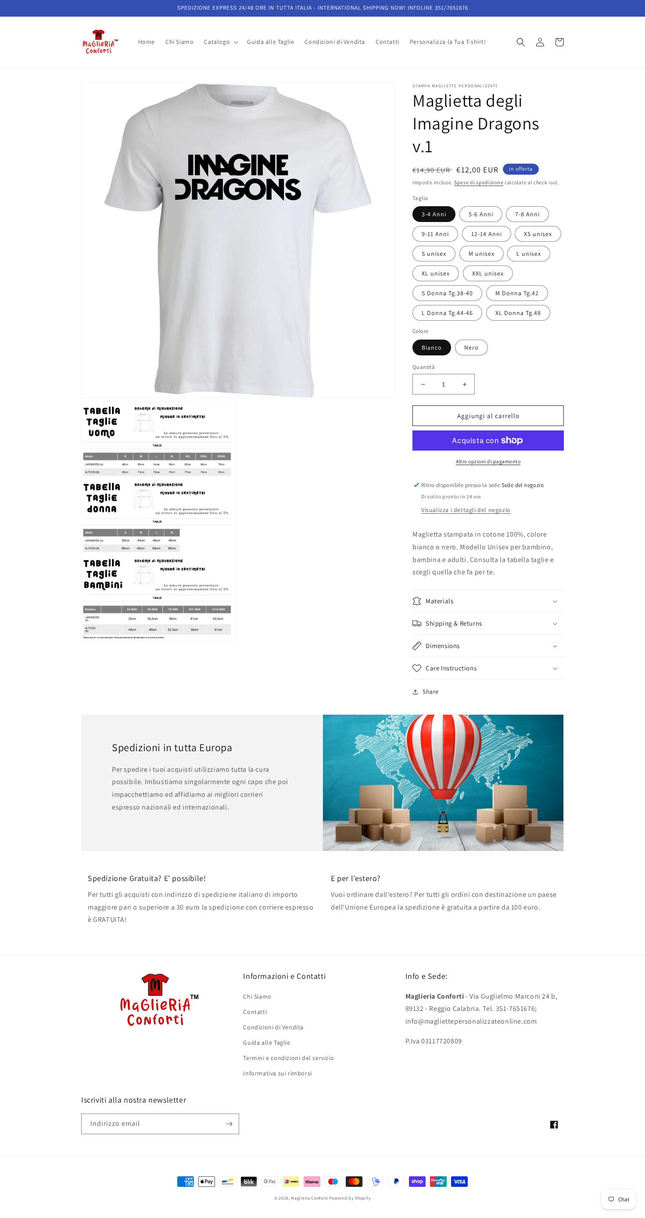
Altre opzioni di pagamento (488, 461)
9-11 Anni (435, 234)
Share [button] (431, 691)
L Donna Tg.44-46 (447, 313)
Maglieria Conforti (309, 1198)
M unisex (481, 254)
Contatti (255, 1012)
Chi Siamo (257, 996)
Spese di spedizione (478, 182)
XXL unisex (488, 273)
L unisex (528, 254)
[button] (220, 41)
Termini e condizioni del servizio (288, 1058)
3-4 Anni (434, 214)
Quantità (423, 367)
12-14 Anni (486, 234)
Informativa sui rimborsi (277, 1073)
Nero (471, 347)
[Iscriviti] (229, 1124)
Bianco (432, 347)
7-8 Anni (527, 214)
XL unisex (436, 273)
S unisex (434, 254)
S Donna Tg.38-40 (447, 293)
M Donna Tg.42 (517, 293)
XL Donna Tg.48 (518, 313)
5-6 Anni (481, 214)
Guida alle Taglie (266, 1042)
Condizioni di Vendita (273, 1027)
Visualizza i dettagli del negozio (466, 510)
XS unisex (538, 234)
